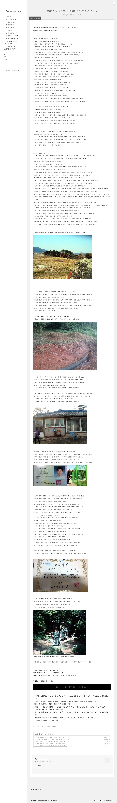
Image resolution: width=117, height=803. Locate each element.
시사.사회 (7, 17)
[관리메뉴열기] (113, 3)
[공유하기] (40, 726)
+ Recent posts (36, 789)
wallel (111, 800)
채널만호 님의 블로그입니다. (43, 761)
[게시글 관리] (42, 726)
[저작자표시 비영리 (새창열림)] (54, 726)
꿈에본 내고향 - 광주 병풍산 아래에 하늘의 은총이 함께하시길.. (51, 743)
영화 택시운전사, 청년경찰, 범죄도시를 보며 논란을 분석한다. (50, 741)
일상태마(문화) (9, 46)
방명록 (5, 59)
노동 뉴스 (10, 30)
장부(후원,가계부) (10, 49)
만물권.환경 (11, 19)
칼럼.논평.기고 (9, 44)
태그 (5, 57)
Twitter (40, 800)
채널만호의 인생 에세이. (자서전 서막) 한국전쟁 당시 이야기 (50, 739)
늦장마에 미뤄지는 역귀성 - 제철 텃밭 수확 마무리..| (48, 737)
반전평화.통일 (11, 33)
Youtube (50, 800)
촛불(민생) (11, 22)
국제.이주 (10, 27)
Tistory (101, 800)
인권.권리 (10, 25)
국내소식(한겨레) (12, 38)
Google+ (55, 800)
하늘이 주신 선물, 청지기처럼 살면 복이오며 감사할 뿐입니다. (50, 746)
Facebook (44, 800)
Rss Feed (33, 800)
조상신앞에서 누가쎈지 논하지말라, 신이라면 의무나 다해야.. (72, 11)
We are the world (13, 11)
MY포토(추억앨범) (10, 41)
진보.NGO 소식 (12, 36)
